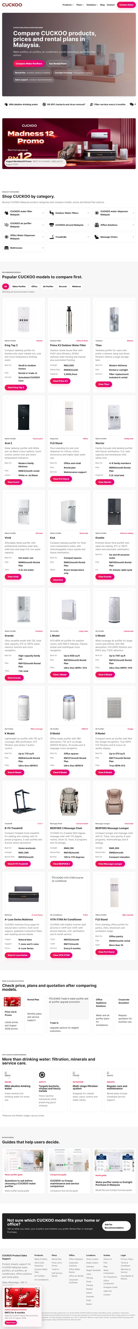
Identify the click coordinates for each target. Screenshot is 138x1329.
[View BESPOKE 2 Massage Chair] (69, 802)
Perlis (88, 1300)
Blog (102, 5)
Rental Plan (57, 1259)
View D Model (60, 772)
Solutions (91, 5)
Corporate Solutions (73, 1264)
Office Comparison (109, 1282)
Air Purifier (48, 286)
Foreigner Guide (110, 1287)
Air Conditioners (41, 1279)
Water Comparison (109, 1271)
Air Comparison (110, 1277)
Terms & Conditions (125, 1264)
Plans (79, 5)
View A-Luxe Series (17, 955)
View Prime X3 (60, 381)
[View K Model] (23, 707)
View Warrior (104, 482)
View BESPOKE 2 (61, 864)
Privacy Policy (127, 1259)
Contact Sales (126, 5)
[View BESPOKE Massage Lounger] (114, 802)
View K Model (14, 772)
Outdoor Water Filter (40, 1270)
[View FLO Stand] (69, 417)
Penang (89, 1278)
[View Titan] (114, 319)
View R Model (105, 772)
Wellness (76, 286)
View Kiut (58, 580)
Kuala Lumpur (92, 1263)
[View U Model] (114, 609)
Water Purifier (19, 286)
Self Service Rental (57, 1274)
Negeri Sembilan (93, 1270)
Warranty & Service (125, 1270)
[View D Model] (69, 707)
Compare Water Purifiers (29, 63)
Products (67, 5)
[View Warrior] (114, 417)
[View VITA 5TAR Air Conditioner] (69, 893)
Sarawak (90, 1296)
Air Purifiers (39, 1276)
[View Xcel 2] (23, 417)
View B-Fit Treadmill (18, 864)
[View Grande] (23, 609)
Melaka (89, 1289)
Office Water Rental (74, 1270)
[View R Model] (114, 707)
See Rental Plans (58, 63)
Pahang (89, 1285)
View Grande (14, 678)
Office (34, 286)
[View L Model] (69, 609)
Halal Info (108, 1291)
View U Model (105, 674)
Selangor (90, 1266)
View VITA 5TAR (61, 955)
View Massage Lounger (110, 864)
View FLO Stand (61, 479)
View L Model (59, 674)
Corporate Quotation (73, 1281)
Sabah (89, 1293)
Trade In (55, 1269)
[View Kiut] (69, 511)
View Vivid (13, 576)
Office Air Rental (76, 1276)
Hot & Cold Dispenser (39, 1264)
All (5, 286)
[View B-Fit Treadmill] (23, 802)
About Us (108, 1259)
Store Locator (92, 1259)
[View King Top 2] (23, 319)
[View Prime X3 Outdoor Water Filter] (69, 319)
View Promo (10, 1323)
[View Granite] (114, 511)
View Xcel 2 (13, 482)
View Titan (103, 384)
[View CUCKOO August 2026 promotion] (22, 1297)
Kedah (89, 1304)
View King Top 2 (16, 387)
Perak (88, 1281)
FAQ (105, 1263)
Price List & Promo (57, 1264)
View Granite (104, 576)
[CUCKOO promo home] (12, 5)
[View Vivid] (23, 511)
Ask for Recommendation (114, 1226)
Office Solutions (76, 1259)
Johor (88, 1274)
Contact (111, 5)
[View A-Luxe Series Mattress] (23, 893)
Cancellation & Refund (127, 1277)
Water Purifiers (40, 1259)
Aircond (63, 286)
